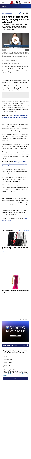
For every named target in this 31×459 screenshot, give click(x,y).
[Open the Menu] (2, 2)
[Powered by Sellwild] (27, 319)
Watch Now (26, 2)
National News (7, 13)
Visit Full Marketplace (24, 230)
